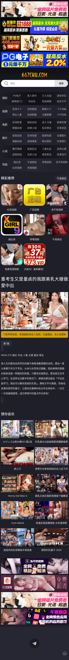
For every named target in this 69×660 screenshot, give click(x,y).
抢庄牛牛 (61, 101)
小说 (5, 151)
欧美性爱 (61, 122)
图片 (5, 138)
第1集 (6, 343)
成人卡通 (46, 122)
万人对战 (46, 95)
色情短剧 (32, 167)
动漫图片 (61, 135)
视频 (5, 111)
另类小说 (32, 154)
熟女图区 (46, 141)
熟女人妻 (17, 114)
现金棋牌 (46, 101)
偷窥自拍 (17, 135)
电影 (5, 124)
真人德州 (32, 95)
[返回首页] (64, 653)
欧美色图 (46, 135)
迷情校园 (17, 154)
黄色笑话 (46, 154)
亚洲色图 (32, 135)
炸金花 (32, 101)
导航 (5, 164)
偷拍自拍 (32, 122)
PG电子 (17, 95)
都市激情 (17, 148)
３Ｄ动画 (61, 108)
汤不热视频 (61, 162)
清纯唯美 (32, 141)
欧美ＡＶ (46, 108)
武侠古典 (61, 148)
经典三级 (32, 127)
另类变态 (61, 127)
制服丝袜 (17, 127)
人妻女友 (46, 148)
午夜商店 (32, 162)
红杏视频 (17, 167)
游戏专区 (61, 95)
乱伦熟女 (46, 127)
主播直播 (46, 114)
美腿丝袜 (17, 141)
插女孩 (17, 162)
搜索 (61, 83)
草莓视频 (46, 162)
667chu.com (34, 75)
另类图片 (61, 141)
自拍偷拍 (32, 108)
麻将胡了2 (17, 101)
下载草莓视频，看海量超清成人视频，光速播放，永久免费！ (34, 334)
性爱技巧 (61, 154)
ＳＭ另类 (61, 114)
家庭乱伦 (32, 148)
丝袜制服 (32, 114)
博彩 (5, 98)
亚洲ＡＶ (17, 108)
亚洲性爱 (17, 122)
